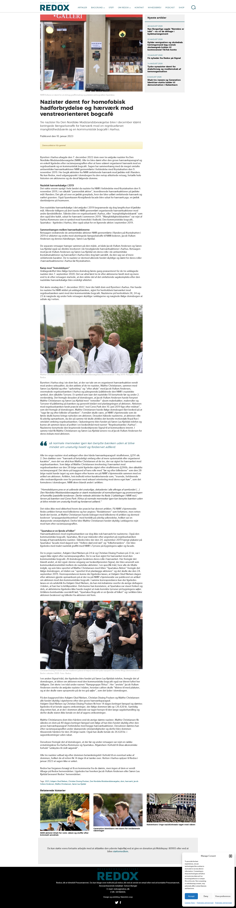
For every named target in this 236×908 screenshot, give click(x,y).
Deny (206, 896)
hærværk (129, 781)
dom (122, 781)
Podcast (170, 8)
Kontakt (139, 8)
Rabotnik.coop (127, 897)
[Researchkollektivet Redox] (56, 6)
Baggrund (97, 8)
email (144, 882)
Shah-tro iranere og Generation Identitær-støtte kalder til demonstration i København (164, 82)
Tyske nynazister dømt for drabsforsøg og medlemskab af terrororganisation (164, 69)
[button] (230, 856)
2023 (47, 781)
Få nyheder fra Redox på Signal (164, 58)
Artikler (82, 8)
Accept (191, 896)
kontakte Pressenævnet (168, 882)
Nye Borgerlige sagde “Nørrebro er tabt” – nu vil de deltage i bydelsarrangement (166, 31)
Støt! (111, 8)
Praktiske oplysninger (205, 903)
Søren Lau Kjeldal (79, 784)
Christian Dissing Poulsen (78, 781)
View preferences (222, 896)
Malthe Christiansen (63, 784)
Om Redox (123, 8)
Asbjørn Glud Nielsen (58, 781)
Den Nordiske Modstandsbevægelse (105, 781)
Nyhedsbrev (154, 8)
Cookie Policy (190, 903)
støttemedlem (120, 851)
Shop (181, 8)
